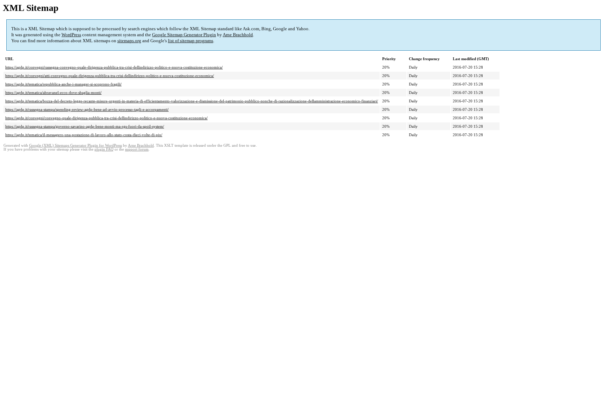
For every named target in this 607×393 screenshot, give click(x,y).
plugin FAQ (103, 149)
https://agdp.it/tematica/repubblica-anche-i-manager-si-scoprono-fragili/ (63, 84)
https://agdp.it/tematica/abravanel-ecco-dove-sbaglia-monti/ (53, 92)
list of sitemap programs (190, 40)
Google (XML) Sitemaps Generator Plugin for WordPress (75, 145)
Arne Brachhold (238, 34)
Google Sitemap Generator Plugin (184, 34)
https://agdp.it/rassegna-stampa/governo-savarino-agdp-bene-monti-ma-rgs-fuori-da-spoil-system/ (84, 126)
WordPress (71, 34)
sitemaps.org (129, 40)
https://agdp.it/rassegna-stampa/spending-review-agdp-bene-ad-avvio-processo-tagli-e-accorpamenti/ (87, 109)
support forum (137, 149)
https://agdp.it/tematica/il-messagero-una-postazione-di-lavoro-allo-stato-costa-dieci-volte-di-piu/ (83, 135)
